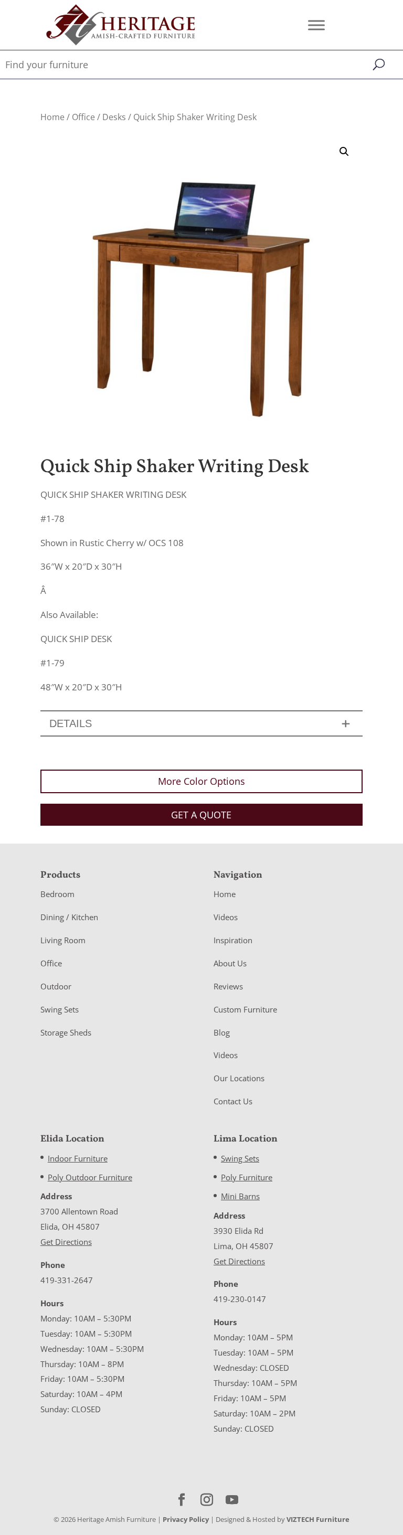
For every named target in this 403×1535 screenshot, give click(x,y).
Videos (226, 917)
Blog (222, 1032)
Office (83, 117)
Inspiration (233, 940)
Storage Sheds (65, 1032)
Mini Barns (240, 1196)
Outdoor (55, 986)
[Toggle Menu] (316, 25)
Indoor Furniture (78, 1158)
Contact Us (233, 1101)
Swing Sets (59, 1009)
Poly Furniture (246, 1177)
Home (52, 117)
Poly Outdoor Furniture (90, 1177)
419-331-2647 (66, 1280)
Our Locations (239, 1078)
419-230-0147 (240, 1299)
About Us (230, 963)
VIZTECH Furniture (318, 1519)
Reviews (228, 986)
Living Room (63, 940)
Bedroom (57, 894)
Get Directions (66, 1241)
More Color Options (201, 781)
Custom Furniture (245, 1009)
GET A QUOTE (201, 814)
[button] (344, 151)
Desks (114, 117)
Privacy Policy (186, 1519)
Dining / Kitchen (69, 917)
